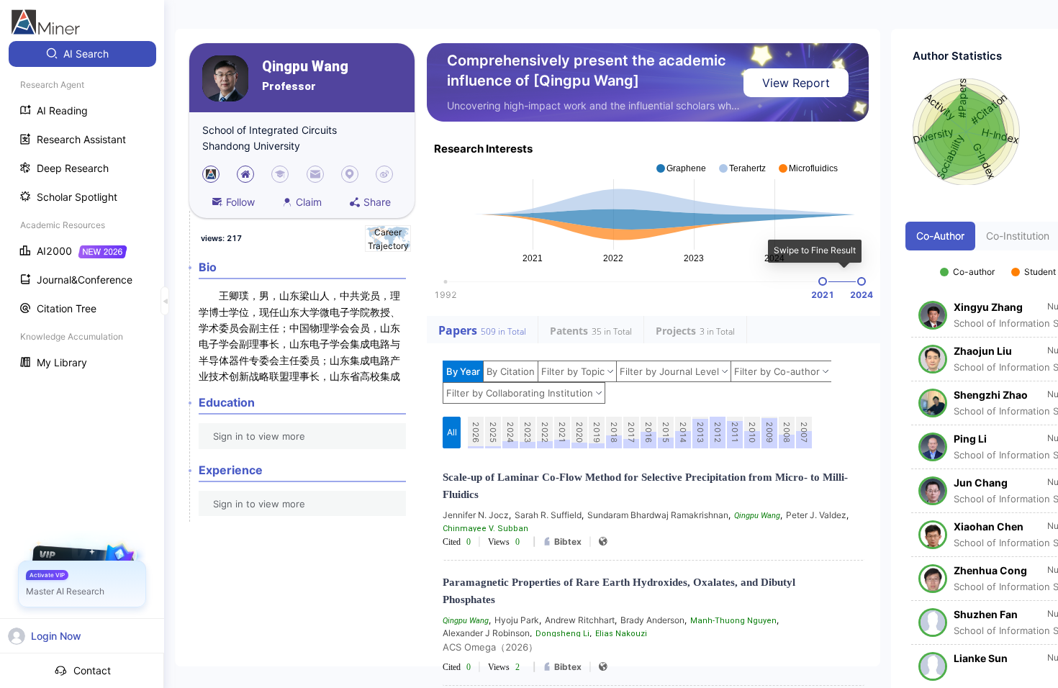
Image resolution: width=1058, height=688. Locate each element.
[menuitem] (82, 54)
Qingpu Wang (305, 66)
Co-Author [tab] (940, 236)
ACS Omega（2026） (490, 647)
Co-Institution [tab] (1017, 236)
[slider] (823, 281)
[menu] (82, 210)
